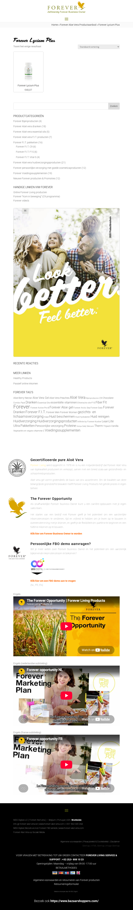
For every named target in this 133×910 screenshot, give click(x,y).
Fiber (99, 402)
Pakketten (27, 426)
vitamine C (39, 430)
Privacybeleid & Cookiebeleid (96, 841)
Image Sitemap (113, 846)
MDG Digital (18, 828)
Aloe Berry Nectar (22, 398)
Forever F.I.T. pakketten (25, 142)
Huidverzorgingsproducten (57, 421)
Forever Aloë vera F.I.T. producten (30, 137)
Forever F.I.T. (35, 412)
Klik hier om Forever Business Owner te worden (56, 533)
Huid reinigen (100, 416)
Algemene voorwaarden (71, 841)
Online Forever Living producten (30, 192)
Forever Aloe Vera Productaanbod (78, 24)
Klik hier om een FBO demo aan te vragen (53, 580)
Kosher (98, 421)
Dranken (31, 402)
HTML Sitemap (98, 846)
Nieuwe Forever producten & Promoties (34, 178)
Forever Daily (97, 408)
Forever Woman (68, 412)
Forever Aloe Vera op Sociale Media (29, 832)
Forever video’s (21, 200)
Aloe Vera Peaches (59, 398)
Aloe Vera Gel (41, 397)
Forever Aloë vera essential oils (29, 131)
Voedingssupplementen (62, 430)
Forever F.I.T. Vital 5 (26, 157)
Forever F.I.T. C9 (24, 146)
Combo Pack (19, 403)
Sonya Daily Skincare (85, 426)
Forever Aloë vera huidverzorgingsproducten (37, 162)
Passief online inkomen (25, 383)
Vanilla (114, 426)
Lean (105, 421)
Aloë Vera (78, 397)
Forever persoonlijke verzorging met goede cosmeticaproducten (47, 167)
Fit (105, 402)
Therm (98, 425)
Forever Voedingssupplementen (30, 173)
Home (54, 24)
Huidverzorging (25, 421)
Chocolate (108, 398)
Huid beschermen (62, 416)
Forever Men (53, 412)
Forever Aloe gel (61, 407)
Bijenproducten (92, 398)
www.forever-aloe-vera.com (51, 824)
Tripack (107, 426)
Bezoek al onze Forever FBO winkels (41, 828)
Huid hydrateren (82, 417)
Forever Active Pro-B (39, 408)
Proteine (70, 426)
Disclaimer (115, 841)
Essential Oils (44, 403)
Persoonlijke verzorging (49, 425)
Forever (21, 407)
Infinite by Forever (86, 421)
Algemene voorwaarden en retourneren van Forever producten (66, 880)
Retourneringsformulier (66, 884)
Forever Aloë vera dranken (27, 126)
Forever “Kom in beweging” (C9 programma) (36, 196)
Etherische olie (84, 403)
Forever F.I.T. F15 (25, 151)
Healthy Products (22, 378)
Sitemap (86, 846)
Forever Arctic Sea (81, 408)
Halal (46, 417)
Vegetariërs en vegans (23, 431)
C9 (100, 398)
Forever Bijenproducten (25, 121)
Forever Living (38, 465)
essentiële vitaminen (64, 402)
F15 (93, 402)
